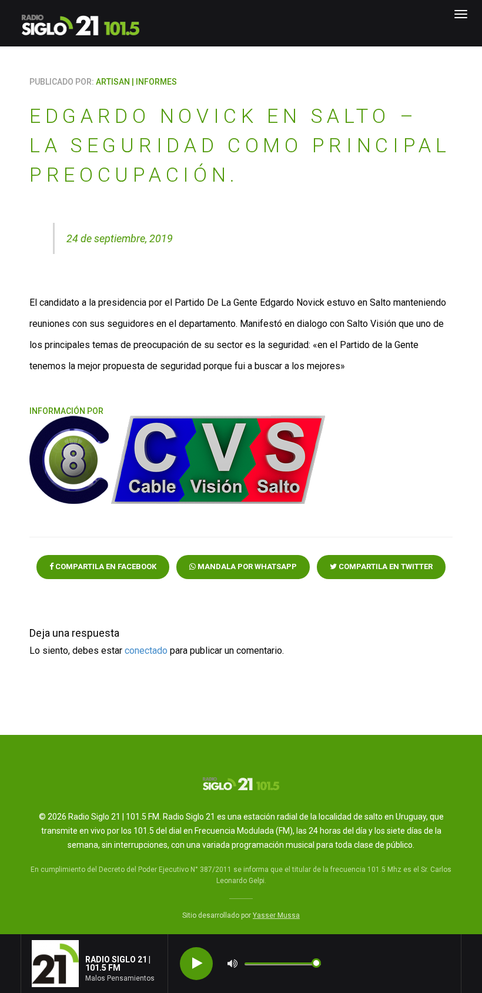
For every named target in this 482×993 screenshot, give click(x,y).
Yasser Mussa (276, 915)
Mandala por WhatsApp (246, 566)
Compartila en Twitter (385, 566)
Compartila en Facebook (104, 566)
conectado (146, 650)
